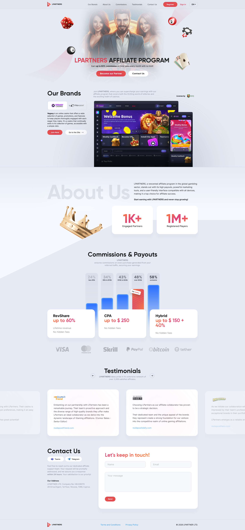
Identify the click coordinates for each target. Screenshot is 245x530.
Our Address (53, 481)
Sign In (183, 4)
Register (170, 4)
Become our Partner (111, 73)
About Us (106, 4)
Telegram (75, 459)
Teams (57, 459)
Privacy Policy (132, 525)
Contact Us (138, 73)
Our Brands (92, 4)
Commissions (121, 4)
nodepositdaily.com (142, 428)
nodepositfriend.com (64, 428)
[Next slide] (152, 375)
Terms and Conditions (110, 525)
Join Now (55, 132)
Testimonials (137, 4)
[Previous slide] (93, 375)
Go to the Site (74, 132)
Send (110, 499)
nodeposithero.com (220, 426)
